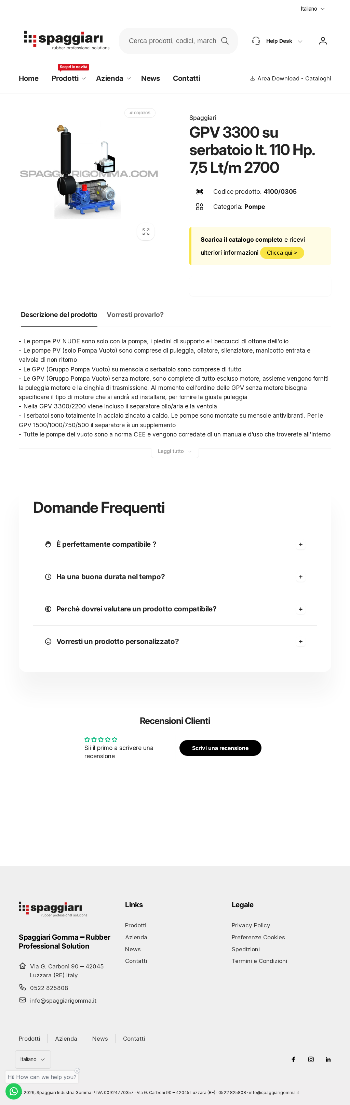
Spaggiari (202, 117)
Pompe (254, 206)
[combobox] (178, 41)
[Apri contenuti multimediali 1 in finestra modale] (89, 174)
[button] (67, 78)
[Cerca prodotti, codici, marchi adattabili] (224, 40)
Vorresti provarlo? (135, 314)
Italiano (309, 8)
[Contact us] (13, 1091)
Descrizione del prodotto (59, 314)
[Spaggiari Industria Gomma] (53, 916)
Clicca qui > (282, 253)
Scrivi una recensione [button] (220, 748)
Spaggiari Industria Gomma (64, 1092)
